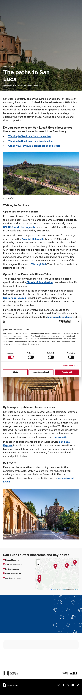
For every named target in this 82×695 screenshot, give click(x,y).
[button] (75, 562)
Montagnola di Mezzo (59, 316)
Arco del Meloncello (32, 239)
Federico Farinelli (32, 85)
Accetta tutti (67, 372)
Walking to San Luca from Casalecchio (30, 141)
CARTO (76, 589)
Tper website (59, 437)
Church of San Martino (39, 282)
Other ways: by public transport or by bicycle (34, 145)
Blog (11, 66)
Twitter (68, 685)
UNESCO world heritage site (19, 227)
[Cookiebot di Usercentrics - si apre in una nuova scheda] (61, 321)
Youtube (73, 685)
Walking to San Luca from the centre (29, 136)
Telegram (77, 685)
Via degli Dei (38, 264)
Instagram (58, 685)
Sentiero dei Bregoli (14, 297)
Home (5, 66)
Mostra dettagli (69, 365)
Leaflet (54, 589)
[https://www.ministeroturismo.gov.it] (11, 675)
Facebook (63, 685)
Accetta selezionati (41, 372)
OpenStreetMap (62, 589)
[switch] (31, 357)
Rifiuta (15, 372)
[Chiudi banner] (78, 321)
